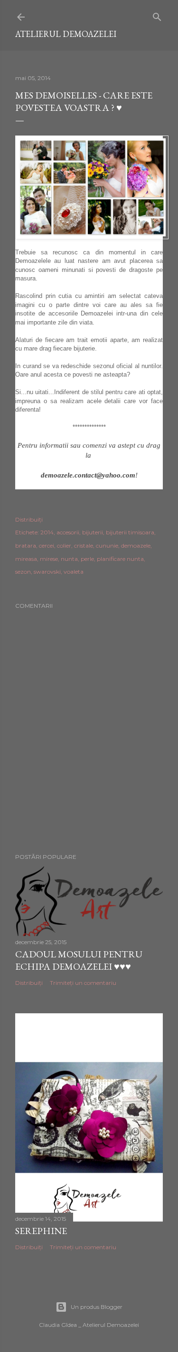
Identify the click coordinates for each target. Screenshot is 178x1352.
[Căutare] (157, 15)
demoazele (135, 545)
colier (64, 545)
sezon (23, 571)
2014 (47, 532)
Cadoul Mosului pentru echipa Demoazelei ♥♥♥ (78, 960)
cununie (107, 545)
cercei (46, 545)
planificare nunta (120, 558)
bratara (25, 545)
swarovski (47, 571)
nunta (69, 558)
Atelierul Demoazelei (65, 33)
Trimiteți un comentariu (83, 982)
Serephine (41, 1231)
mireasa (26, 558)
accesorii (67, 532)
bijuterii (92, 532)
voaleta (74, 571)
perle (87, 558)
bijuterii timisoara (130, 532)
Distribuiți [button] (29, 519)
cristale (83, 545)
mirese (49, 558)
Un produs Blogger (96, 1306)
